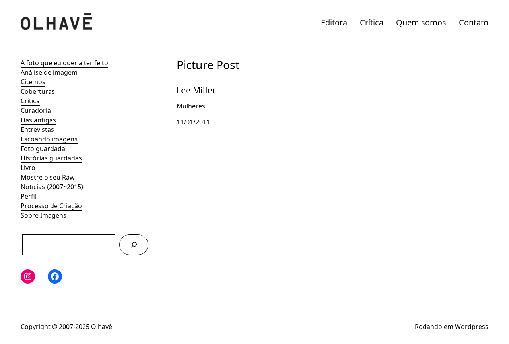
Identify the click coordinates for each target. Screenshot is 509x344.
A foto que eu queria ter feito (64, 62)
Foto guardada (43, 148)
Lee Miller (191, 83)
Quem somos (421, 22)
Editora (334, 22)
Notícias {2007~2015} (52, 186)
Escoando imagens (49, 139)
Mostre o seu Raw (48, 177)
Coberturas (38, 91)
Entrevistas (37, 129)
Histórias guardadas (51, 158)
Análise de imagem (49, 72)
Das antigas (38, 120)
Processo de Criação (51, 205)
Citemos (33, 81)
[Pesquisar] (133, 244)
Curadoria (36, 110)
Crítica (371, 22)
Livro (28, 167)
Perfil (29, 196)
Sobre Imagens (43, 215)
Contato (473, 22)
